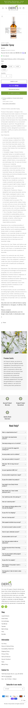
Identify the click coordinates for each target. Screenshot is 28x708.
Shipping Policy (5, 651)
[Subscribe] (22, 689)
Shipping (3, 50)
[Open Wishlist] (20, 8)
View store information (9, 103)
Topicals (3, 626)
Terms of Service (5, 656)
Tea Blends (4, 623)
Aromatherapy (5, 621)
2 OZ (10, 66)
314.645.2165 (8, 676)
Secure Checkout (6, 659)
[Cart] (23, 8)
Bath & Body (4, 629)
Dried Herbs (4, 618)
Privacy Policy (5, 654)
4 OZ (17, 66)
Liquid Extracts (5, 616)
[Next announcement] (26, 2)
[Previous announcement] (2, 2)
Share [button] (4, 322)
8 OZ (4, 70)
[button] (3, 8)
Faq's (2, 662)
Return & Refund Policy (7, 646)
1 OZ (4, 66)
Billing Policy (4, 664)
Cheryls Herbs (11, 703)
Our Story (3, 643)
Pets (2, 631)
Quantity (3, 73)
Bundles (3, 634)
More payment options (14, 89)
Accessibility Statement (7, 648)
